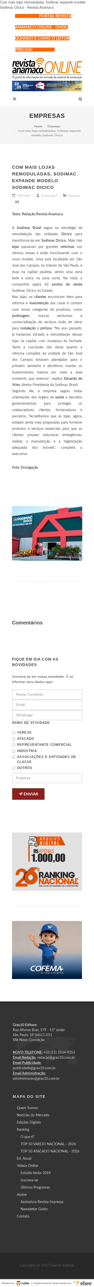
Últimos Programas (35, 1187)
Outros (24, 768)
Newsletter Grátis (34, 1209)
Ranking (23, 1130)
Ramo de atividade (31, 723)
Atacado (25, 739)
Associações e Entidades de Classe (46, 759)
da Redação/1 (48, 195)
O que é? (27, 1137)
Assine (22, 1195)
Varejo (24, 732)
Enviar (30, 794)
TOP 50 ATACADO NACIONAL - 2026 (50, 1151)
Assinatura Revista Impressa (42, 1202)
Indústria (27, 751)
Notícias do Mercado (33, 1115)
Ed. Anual (24, 1158)
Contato (23, 1216)
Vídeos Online (27, 1166)
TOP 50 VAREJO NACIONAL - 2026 (48, 1144)
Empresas (53, 126)
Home (38, 126)
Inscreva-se (29, 1180)
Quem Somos (27, 1108)
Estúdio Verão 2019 (36, 1173)
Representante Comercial (44, 745)
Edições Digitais (29, 1122)
